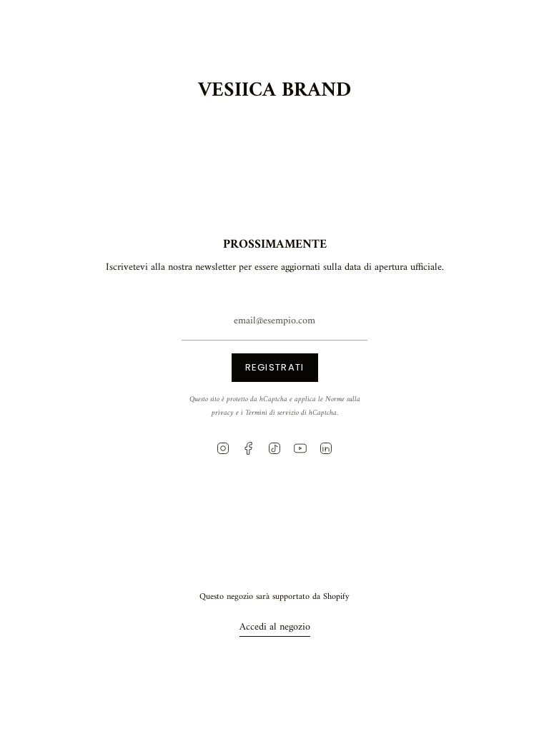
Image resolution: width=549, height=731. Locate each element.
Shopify (336, 597)
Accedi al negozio (274, 627)
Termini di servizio (272, 413)
